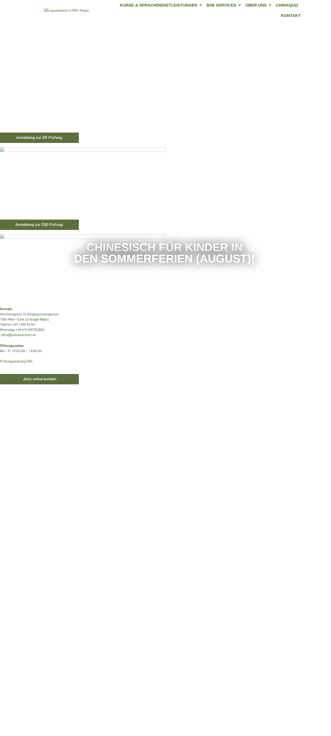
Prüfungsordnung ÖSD (16, 361)
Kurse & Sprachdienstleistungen (158, 5)
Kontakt (291, 15)
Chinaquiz (287, 5)
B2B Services (221, 5)
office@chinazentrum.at (18, 335)
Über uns (256, 5)
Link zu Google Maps (33, 319)
